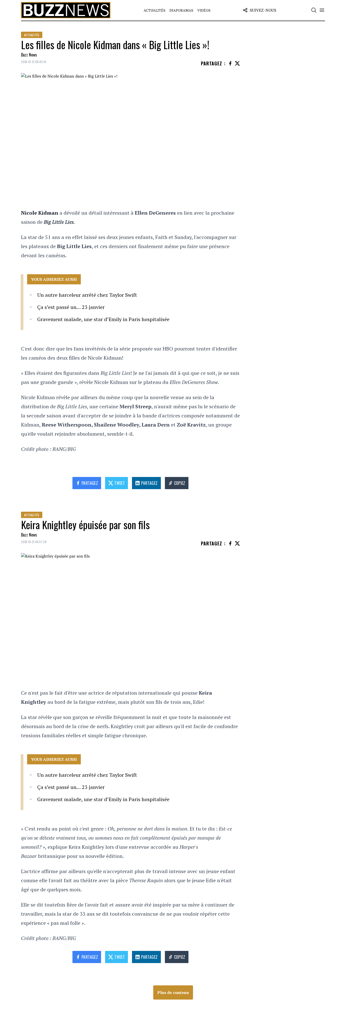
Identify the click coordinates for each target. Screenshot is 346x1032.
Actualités (154, 10)
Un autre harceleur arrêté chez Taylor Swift (87, 294)
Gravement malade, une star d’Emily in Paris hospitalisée (103, 319)
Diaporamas (181, 10)
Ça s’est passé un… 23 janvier (71, 307)
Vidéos (203, 10)
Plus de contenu (173, 992)
